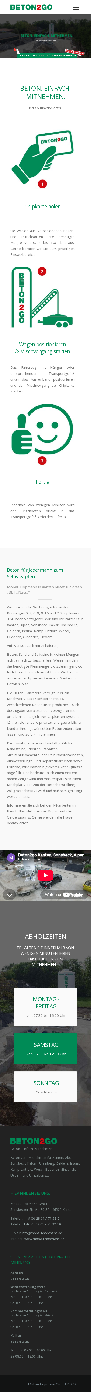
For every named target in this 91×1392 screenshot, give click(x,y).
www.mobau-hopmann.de (44, 1239)
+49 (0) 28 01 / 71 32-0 (41, 1218)
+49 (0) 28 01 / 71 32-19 (42, 1224)
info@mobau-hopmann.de (42, 1233)
